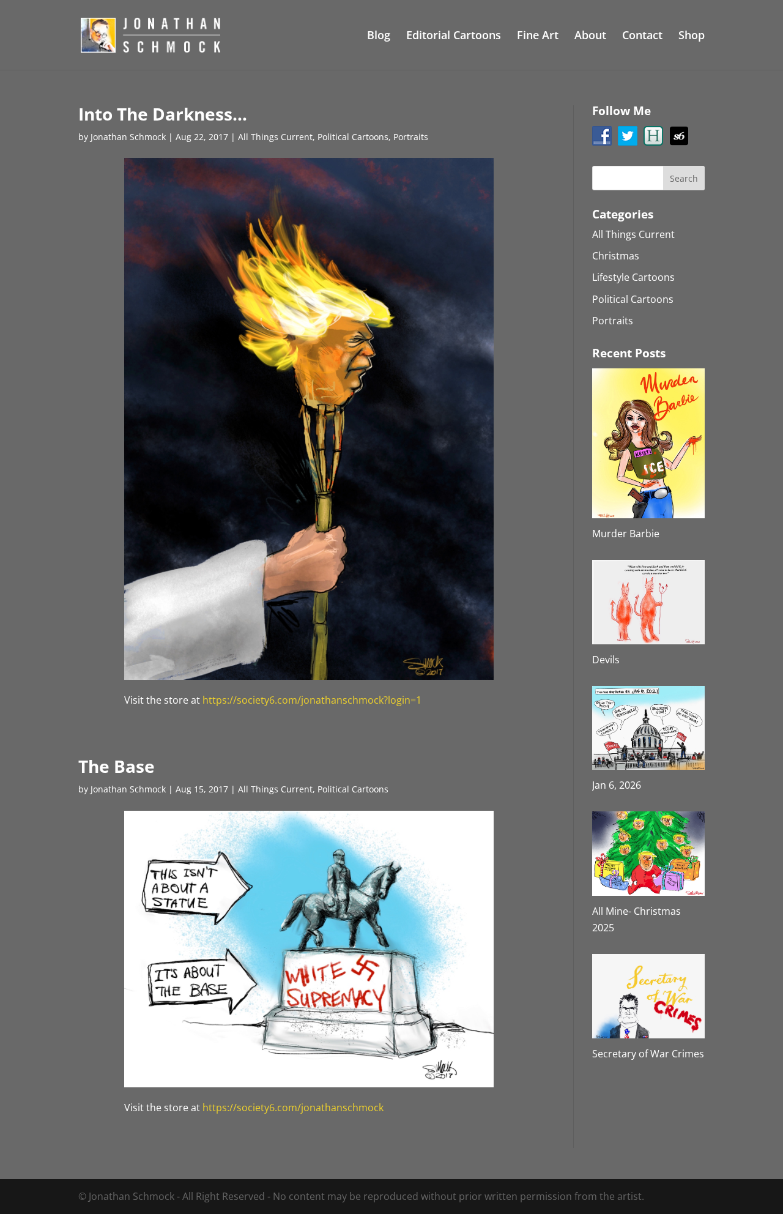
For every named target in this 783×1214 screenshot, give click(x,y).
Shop (691, 36)
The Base (116, 766)
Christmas (615, 256)
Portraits (410, 137)
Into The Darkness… (162, 113)
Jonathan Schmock (128, 137)
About (590, 36)
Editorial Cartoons (453, 36)
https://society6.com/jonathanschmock (293, 1107)
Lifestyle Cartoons (633, 277)
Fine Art (537, 36)
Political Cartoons (352, 137)
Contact (642, 36)
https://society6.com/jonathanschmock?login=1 (311, 700)
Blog (378, 36)
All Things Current (275, 137)
